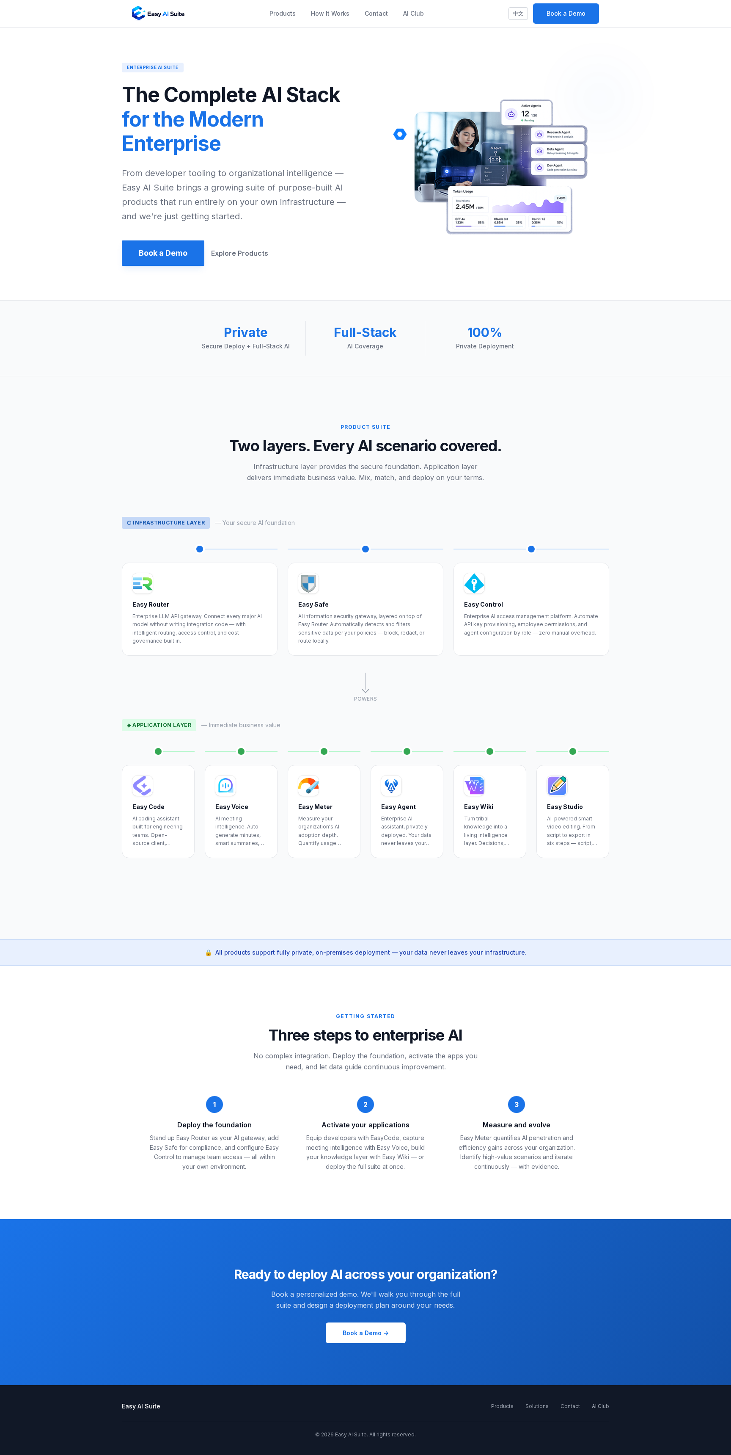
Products (282, 13)
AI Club (413, 13)
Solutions (537, 1406)
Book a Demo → (366, 1332)
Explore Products (239, 253)
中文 (518, 13)
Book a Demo (566, 13)
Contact (376, 13)
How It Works (330, 13)
